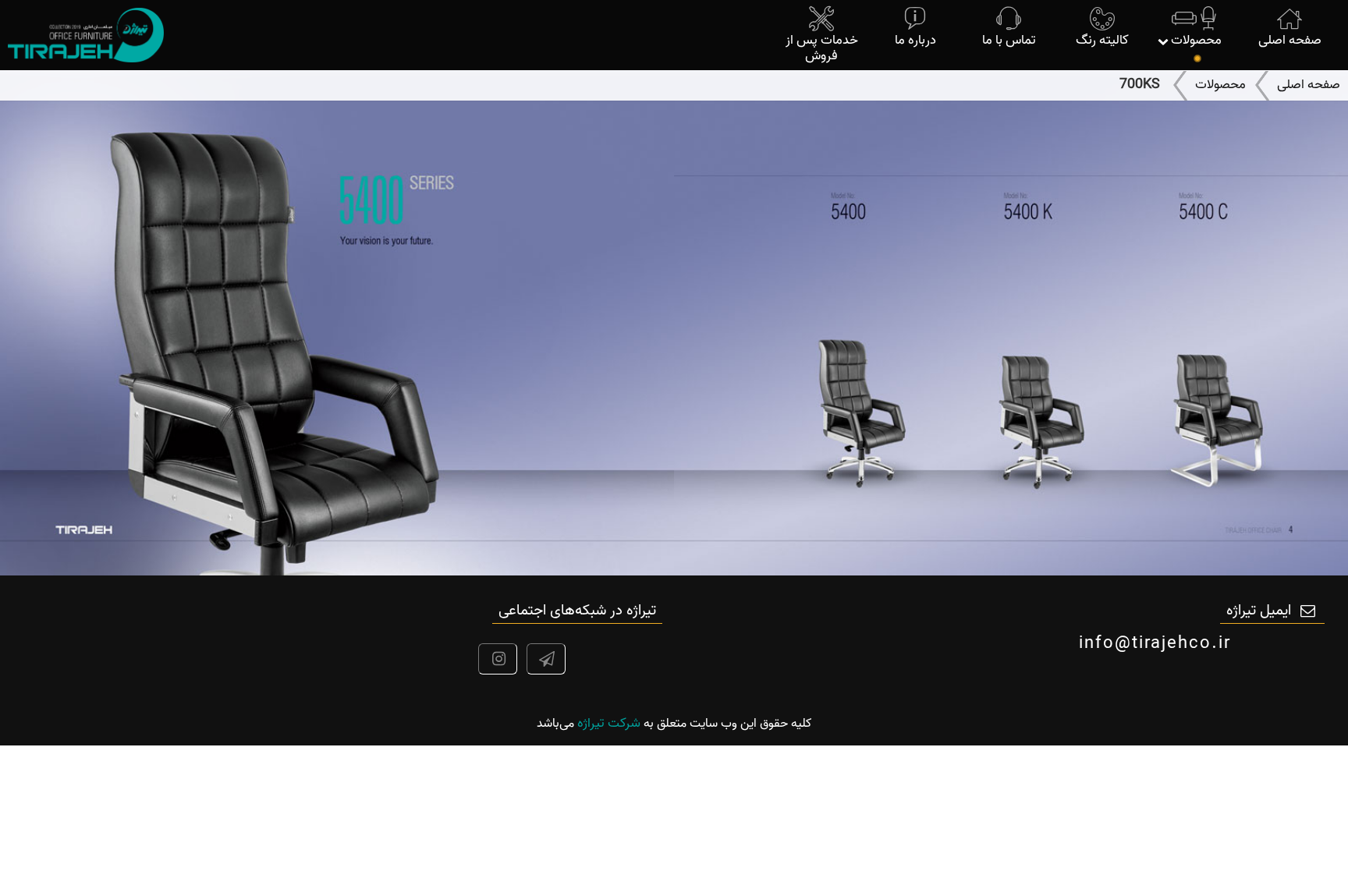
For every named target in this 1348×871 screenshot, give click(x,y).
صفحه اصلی (1289, 40)
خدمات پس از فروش (822, 48)
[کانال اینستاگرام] (494, 661)
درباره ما (915, 40)
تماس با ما (1009, 40)
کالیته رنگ (1102, 40)
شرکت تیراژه (608, 723)
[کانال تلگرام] (542, 661)
